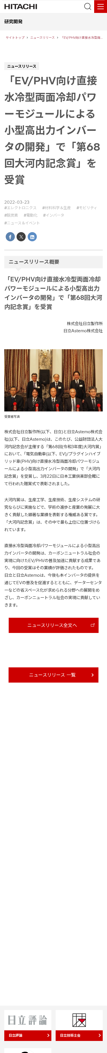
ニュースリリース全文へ (52, 625)
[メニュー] (100, 6)
